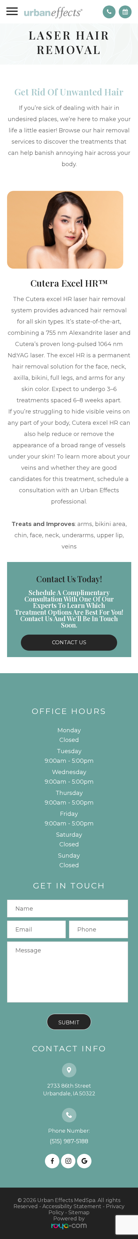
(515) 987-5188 (69, 1141)
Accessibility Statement (71, 1206)
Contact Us (69, 642)
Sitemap (79, 1212)
